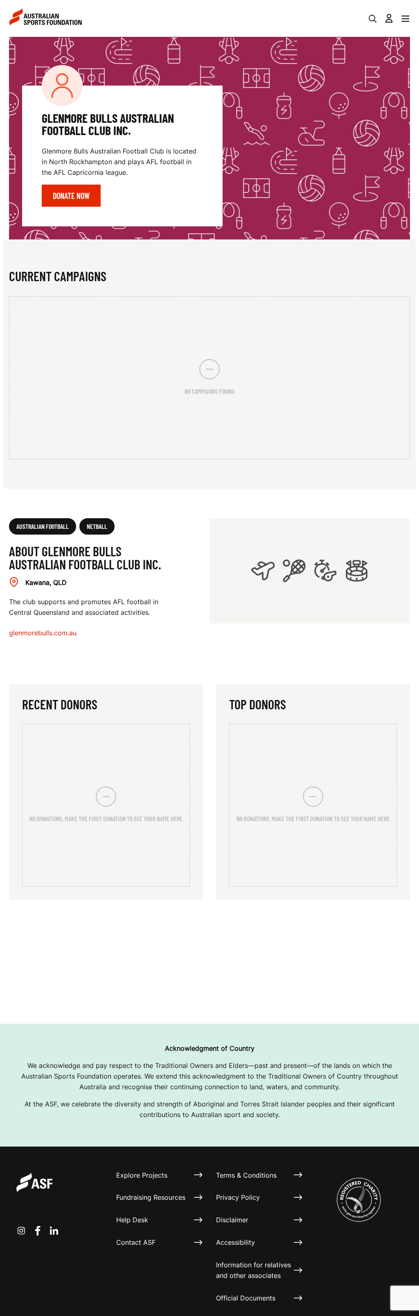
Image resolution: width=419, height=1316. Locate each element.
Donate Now (71, 196)
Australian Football (42, 526)
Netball (97, 526)
